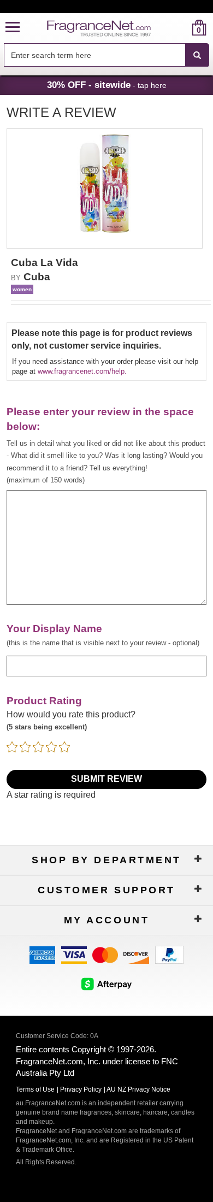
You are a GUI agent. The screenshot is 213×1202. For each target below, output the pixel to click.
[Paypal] (169, 954)
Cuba (36, 276)
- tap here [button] (107, 84)
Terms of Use (35, 1089)
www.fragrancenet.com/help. (82, 371)
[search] (181, 27)
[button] (12, 27)
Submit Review (106, 778)
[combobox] (106, 55)
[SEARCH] (197, 55)
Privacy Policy (81, 1089)
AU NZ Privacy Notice (138, 1089)
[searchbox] (94, 55)
